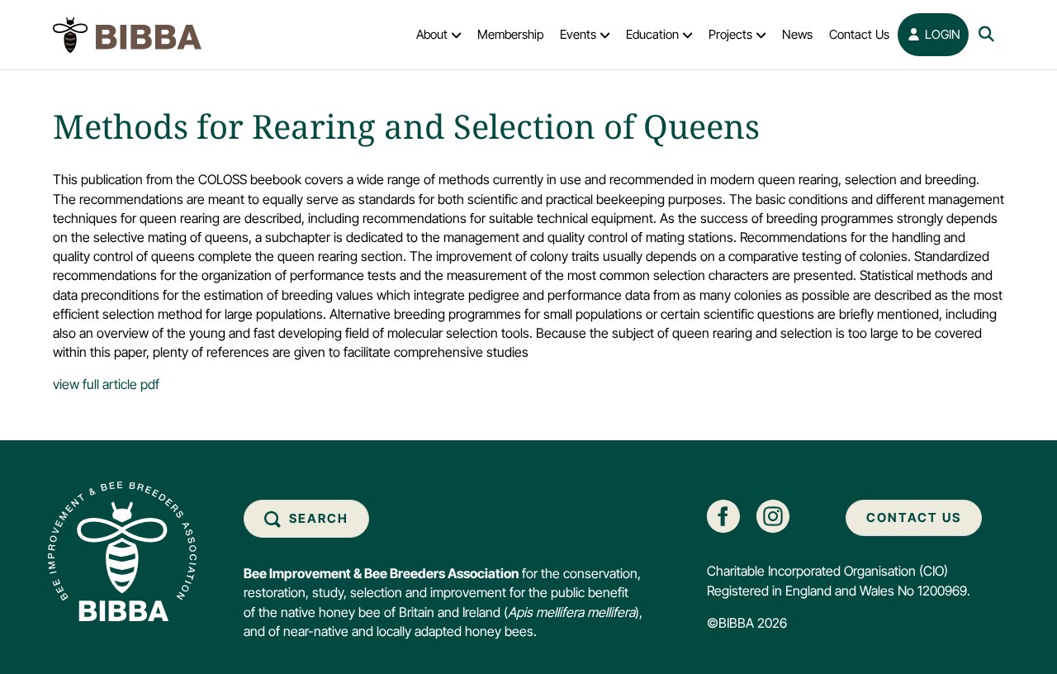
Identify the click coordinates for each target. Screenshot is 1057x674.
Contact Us (859, 34)
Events (578, 34)
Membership (510, 34)
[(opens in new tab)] (723, 515)
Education (652, 34)
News (797, 34)
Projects (730, 34)
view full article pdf (106, 384)
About (432, 34)
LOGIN (941, 34)
